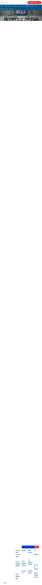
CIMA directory (30, 79)
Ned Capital (17, 581)
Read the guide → (9, 293)
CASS (16, 567)
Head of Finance (23, 553)
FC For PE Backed (29, 566)
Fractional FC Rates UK (8, 313)
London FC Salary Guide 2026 (28, 404)
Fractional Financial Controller (26, 312)
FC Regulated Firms (17, 568)
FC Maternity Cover (30, 568)
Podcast (35, 560)
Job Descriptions (29, 558)
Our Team (35, 561)
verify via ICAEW (23, 357)
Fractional (29, 555)
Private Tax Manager (24, 568)
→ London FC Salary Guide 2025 (17, 515)
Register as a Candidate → (24, 539)
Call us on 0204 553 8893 (28, 33)
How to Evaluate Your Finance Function (22, 495)
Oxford (16, 559)
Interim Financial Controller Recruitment (19, 437)
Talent (34, 559)
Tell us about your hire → (11, 539)
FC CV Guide (13, 472)
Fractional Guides (35, 562)
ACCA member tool (17, 79)
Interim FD (23, 575)
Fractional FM (29, 574)
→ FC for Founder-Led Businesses (9, 523)
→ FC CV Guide (33, 516)
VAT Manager (23, 569)
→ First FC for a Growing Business (9, 515)
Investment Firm (17, 569)
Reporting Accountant (24, 559)
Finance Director (23, 558)
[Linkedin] (4, 583)
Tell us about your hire (13, 33)
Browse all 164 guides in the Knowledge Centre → (21, 298)
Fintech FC (17, 571)
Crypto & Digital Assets (18, 572)
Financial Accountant (24, 552)
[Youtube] (6, 583)
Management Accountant (23, 554)
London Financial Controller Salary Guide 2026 (23, 160)
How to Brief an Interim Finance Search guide (21, 273)
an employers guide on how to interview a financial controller (22, 191)
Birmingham (17, 558)
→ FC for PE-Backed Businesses (9, 519)
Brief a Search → (9, 172)
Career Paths (29, 556)
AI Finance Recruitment (36, 552)
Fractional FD (29, 575)
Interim (28, 554)
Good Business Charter (36, 579)
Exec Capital (17, 580)
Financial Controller (24, 557)
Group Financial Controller (35, 571)
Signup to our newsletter (37, 547)
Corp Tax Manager (23, 567)
